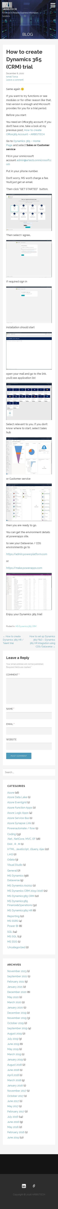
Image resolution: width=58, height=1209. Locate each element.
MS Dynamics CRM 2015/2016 (25, 890)
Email (10, 724)
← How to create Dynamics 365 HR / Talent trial (13, 640)
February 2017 (15, 1111)
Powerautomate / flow (21, 828)
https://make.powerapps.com (24, 567)
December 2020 (16, 992)
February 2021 (15, 981)
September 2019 (17, 1028)
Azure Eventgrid (17, 802)
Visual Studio (15, 864)
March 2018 (14, 1080)
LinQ (10, 854)
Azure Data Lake (17, 797)
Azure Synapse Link (19, 823)
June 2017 (13, 1101)
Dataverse (13, 880)
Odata (11, 859)
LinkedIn (24, 1186)
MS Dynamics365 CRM (26, 626)
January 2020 (15, 1007)
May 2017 (12, 1106)
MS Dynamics (15, 875)
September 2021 (17, 976)
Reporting (13, 916)
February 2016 (15, 1132)
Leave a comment (14, 80)
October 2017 (15, 1095)
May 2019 (13, 1049)
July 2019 (12, 1038)
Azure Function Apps (19, 807)
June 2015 (13, 1137)
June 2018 (13, 1069)
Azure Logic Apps (17, 812)
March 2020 (14, 1002)
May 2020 (13, 997)
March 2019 (14, 1054)
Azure (10, 792)
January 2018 (15, 1085)
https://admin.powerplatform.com (26, 554)
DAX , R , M (13, 844)
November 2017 (16, 1090)
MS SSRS (12, 920)
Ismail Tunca (12, 76)
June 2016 (13, 1121)
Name (10, 709)
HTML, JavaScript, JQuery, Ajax (25, 849)
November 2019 (16, 1018)
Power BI (12, 925)
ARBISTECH (9, 9)
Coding (11, 834)
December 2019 (16, 1012)
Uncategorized (16, 947)
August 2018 (14, 1064)
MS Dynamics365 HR (19, 910)
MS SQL (12, 936)
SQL (9, 931)
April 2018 (13, 1075)
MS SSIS (12, 941)
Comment (12, 674)
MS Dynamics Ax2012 (19, 885)
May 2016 (13, 1127)
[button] (54, 5)
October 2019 (15, 1023)
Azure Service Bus (18, 818)
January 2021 (15, 986)
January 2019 (15, 1059)
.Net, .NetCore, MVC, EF (21, 838)
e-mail (34, 1186)
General (12, 870)
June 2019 (13, 1043)
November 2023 (16, 971)
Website (11, 739)
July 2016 (12, 1116)
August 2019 (14, 1033)
